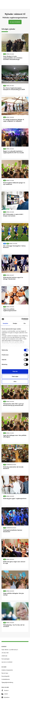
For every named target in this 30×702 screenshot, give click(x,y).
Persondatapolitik (5, 676)
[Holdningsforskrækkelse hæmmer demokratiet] (15, 522)
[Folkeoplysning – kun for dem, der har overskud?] (15, 617)
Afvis (15, 381)
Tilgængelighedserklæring (7, 682)
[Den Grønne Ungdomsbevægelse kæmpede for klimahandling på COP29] (15, 80)
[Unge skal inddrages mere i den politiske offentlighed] (15, 428)
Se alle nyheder (15, 22)
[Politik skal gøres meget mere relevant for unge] (15, 554)
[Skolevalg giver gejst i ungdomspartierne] (15, 491)
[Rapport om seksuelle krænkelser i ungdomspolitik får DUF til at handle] (15, 143)
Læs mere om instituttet (7, 662)
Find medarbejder (6, 659)
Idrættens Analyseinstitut (7, 670)
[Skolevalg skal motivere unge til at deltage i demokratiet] (15, 270)
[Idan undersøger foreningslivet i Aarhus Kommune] (15, 238)
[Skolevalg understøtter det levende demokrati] (15, 459)
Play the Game (5, 673)
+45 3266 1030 (5, 652)
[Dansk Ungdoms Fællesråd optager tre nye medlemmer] (15, 175)
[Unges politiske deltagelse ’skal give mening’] (15, 586)
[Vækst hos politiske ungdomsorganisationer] (15, 301)
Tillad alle (15, 371)
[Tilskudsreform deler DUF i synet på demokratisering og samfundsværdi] (15, 396)
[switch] (26, 355)
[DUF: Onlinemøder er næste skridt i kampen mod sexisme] (15, 207)
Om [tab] (25, 323)
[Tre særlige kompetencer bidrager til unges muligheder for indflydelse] (15, 112)
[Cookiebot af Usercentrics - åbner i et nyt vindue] (21, 319)
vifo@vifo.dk (4, 656)
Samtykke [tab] (5, 323)
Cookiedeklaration (6, 679)
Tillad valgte (15, 376)
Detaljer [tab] (15, 323)
